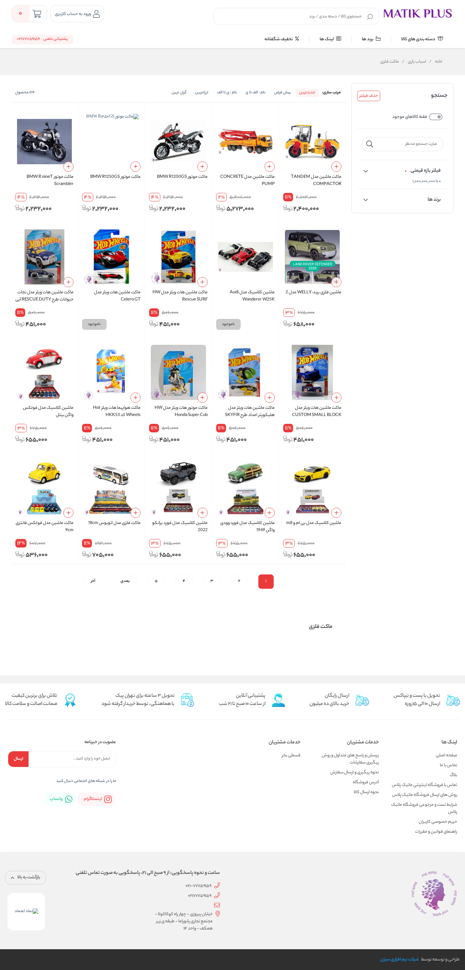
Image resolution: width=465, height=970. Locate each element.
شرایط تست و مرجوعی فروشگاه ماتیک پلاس (424, 808)
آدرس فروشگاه (366, 782)
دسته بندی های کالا (418, 39)
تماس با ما (448, 765)
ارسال (18, 759)
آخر (93, 581)
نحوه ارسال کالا (366, 792)
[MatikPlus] (417, 13)
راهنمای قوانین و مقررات (436, 831)
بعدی (125, 581)
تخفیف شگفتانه (278, 39)
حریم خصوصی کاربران (438, 822)
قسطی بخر (291, 755)
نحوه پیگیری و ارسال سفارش (354, 772)
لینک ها (327, 39)
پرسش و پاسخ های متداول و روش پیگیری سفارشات (350, 759)
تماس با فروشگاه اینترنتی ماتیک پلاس (424, 785)
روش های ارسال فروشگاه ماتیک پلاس (424, 795)
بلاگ (453, 775)
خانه (436, 62)
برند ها (368, 39)
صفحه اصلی (446, 755)
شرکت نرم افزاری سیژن (399, 959)
